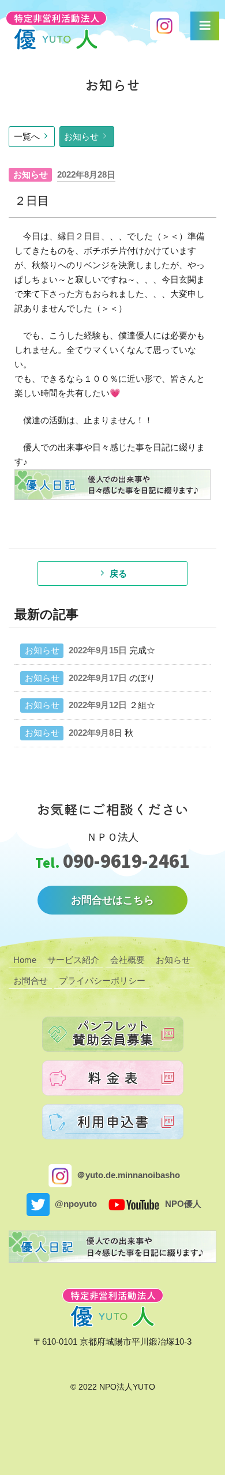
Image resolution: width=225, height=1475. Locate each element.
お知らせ (81, 136)
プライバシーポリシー (102, 980)
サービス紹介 (73, 960)
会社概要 (127, 960)
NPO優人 (182, 1204)
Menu (204, 26)
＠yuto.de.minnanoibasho (127, 1175)
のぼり (142, 678)
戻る (118, 573)
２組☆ (142, 705)
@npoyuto (74, 1204)
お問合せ (30, 980)
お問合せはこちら (112, 900)
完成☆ (142, 650)
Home (24, 960)
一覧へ (27, 136)
